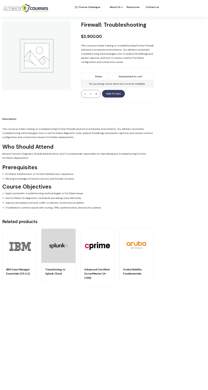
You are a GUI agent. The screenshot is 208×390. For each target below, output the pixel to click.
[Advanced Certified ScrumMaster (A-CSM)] (97, 246)
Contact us (152, 7)
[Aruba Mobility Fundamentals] (136, 246)
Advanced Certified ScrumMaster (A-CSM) (96, 274)
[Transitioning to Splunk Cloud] (58, 246)
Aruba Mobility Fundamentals (132, 272)
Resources (133, 7)
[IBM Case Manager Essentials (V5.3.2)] (19, 246)
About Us (115, 7)
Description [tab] (9, 119)
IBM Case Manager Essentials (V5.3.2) (18, 272)
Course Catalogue (89, 7)
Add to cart (113, 93)
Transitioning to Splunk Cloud (55, 272)
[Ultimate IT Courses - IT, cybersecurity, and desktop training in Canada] (26, 8)
